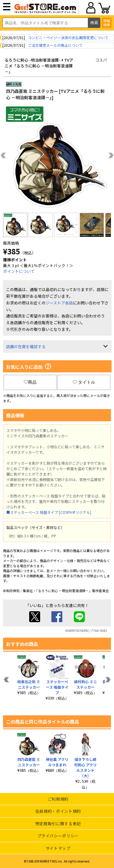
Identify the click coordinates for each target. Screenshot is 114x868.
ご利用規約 (58, 799)
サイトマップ (58, 848)
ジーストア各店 (59, 303)
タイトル (86, 382)
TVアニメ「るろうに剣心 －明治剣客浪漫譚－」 (39, 65)
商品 (32, 382)
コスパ (101, 60)
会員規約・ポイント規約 (58, 811)
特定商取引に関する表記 (58, 823)
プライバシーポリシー (58, 836)
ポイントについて (19, 271)
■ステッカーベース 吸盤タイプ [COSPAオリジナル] (48, 512)
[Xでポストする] (34, 620)
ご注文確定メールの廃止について (55, 45)
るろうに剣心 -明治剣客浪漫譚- (32, 60)
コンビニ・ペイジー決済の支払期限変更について (68, 37)
